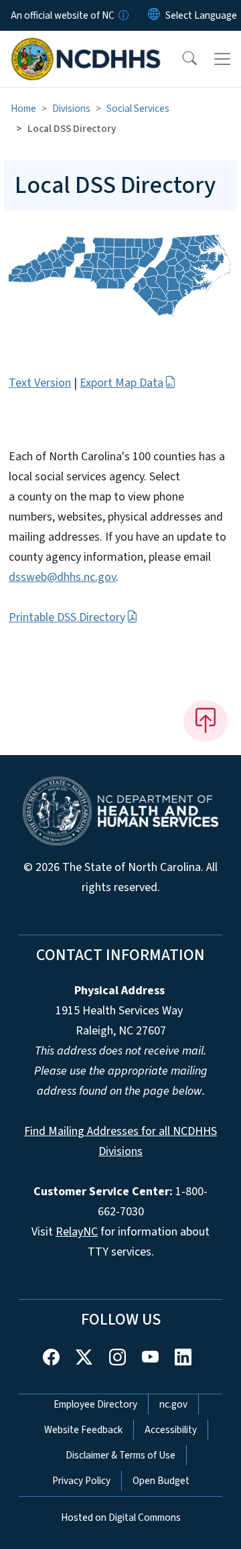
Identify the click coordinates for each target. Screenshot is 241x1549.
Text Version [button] (40, 383)
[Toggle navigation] (222, 59)
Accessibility (171, 1429)
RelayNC (77, 1231)
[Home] (86, 46)
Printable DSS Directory (67, 617)
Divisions (71, 108)
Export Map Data (121, 383)
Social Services (137, 108)
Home (23, 108)
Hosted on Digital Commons (121, 1517)
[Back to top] (205, 721)
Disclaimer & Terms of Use (120, 1455)
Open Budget (161, 1480)
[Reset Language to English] (154, 15)
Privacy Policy (81, 1480)
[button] (181, 59)
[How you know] (122, 15)
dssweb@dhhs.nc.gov (62, 577)
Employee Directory (95, 1404)
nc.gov (173, 1404)
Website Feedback (83, 1429)
